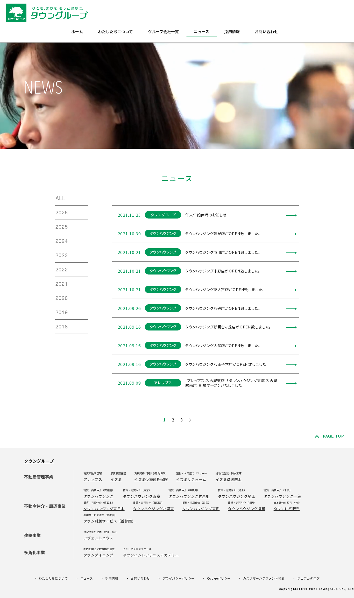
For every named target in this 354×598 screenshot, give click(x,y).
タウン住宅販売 (287, 508)
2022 (61, 269)
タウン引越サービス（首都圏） (109, 521)
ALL (60, 198)
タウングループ (39, 460)
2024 (61, 240)
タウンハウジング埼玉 (236, 496)
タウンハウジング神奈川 (189, 496)
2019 (61, 312)
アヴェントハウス (98, 537)
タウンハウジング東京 (141, 496)
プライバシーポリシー (178, 578)
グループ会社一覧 (163, 31)
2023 (61, 255)
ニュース (201, 31)
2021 (61, 283)
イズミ (116, 479)
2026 (61, 212)
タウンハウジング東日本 (104, 508)
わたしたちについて (115, 31)
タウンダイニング (98, 555)
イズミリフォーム (191, 479)
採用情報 (232, 31)
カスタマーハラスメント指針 (264, 578)
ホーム (77, 31)
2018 (61, 326)
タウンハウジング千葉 (282, 496)
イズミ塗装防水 (229, 479)
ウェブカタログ (308, 578)
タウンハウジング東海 (201, 508)
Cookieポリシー (219, 578)
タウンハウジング (98, 496)
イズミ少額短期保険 (151, 479)
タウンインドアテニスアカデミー (151, 555)
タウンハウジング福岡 (246, 508)
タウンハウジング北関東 (153, 508)
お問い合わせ (266, 31)
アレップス (92, 479)
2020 (61, 297)
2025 (61, 226)
